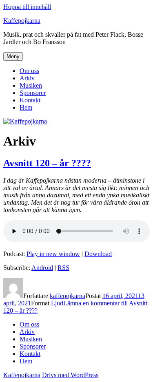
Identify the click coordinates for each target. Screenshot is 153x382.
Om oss (29, 70)
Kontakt (30, 100)
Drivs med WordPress (70, 374)
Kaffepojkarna (21, 20)
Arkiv (27, 78)
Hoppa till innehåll (27, 6)
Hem (26, 107)
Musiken (31, 85)
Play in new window (53, 253)
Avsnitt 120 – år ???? (47, 163)
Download (98, 253)
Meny (13, 56)
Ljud (57, 303)
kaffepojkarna (67, 295)
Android (42, 267)
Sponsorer (33, 92)
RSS (63, 267)
